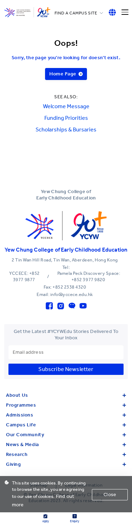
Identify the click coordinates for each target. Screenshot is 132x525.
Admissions (19, 415)
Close (109, 495)
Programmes (21, 405)
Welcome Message (66, 106)
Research (16, 454)
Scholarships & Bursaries (66, 129)
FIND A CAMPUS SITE (76, 13)
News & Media (22, 444)
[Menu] (125, 12)
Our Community (25, 435)
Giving (13, 464)
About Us (17, 395)
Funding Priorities (66, 118)
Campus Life (21, 425)
